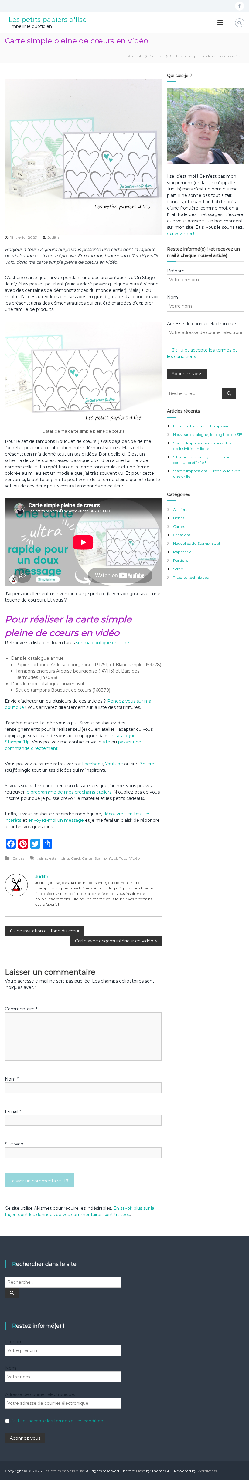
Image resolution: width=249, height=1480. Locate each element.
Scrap (178, 569)
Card (75, 858)
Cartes (155, 56)
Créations (181, 535)
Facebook (92, 764)
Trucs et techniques (191, 577)
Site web (14, 1144)
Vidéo (134, 858)
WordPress (207, 1470)
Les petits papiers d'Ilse (48, 19)
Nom (12, 1079)
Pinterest (148, 764)
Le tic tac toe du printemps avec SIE (205, 426)
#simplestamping (53, 858)
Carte (87, 858)
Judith (53, 237)
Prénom (176, 271)
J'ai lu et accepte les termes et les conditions (57, 1421)
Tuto (123, 858)
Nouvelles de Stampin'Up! (196, 543)
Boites (178, 518)
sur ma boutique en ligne (102, 643)
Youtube (114, 764)
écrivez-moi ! (180, 233)
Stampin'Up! (105, 858)
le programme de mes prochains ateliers (68, 792)
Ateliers (180, 509)
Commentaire (21, 1009)
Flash (140, 1470)
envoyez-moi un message (56, 820)
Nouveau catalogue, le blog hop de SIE (207, 434)
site (106, 742)
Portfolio (180, 560)
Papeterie (182, 552)
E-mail (13, 1111)
